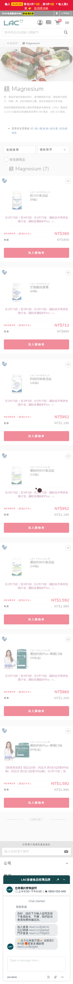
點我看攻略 (41, 8)
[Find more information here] (36, 928)
